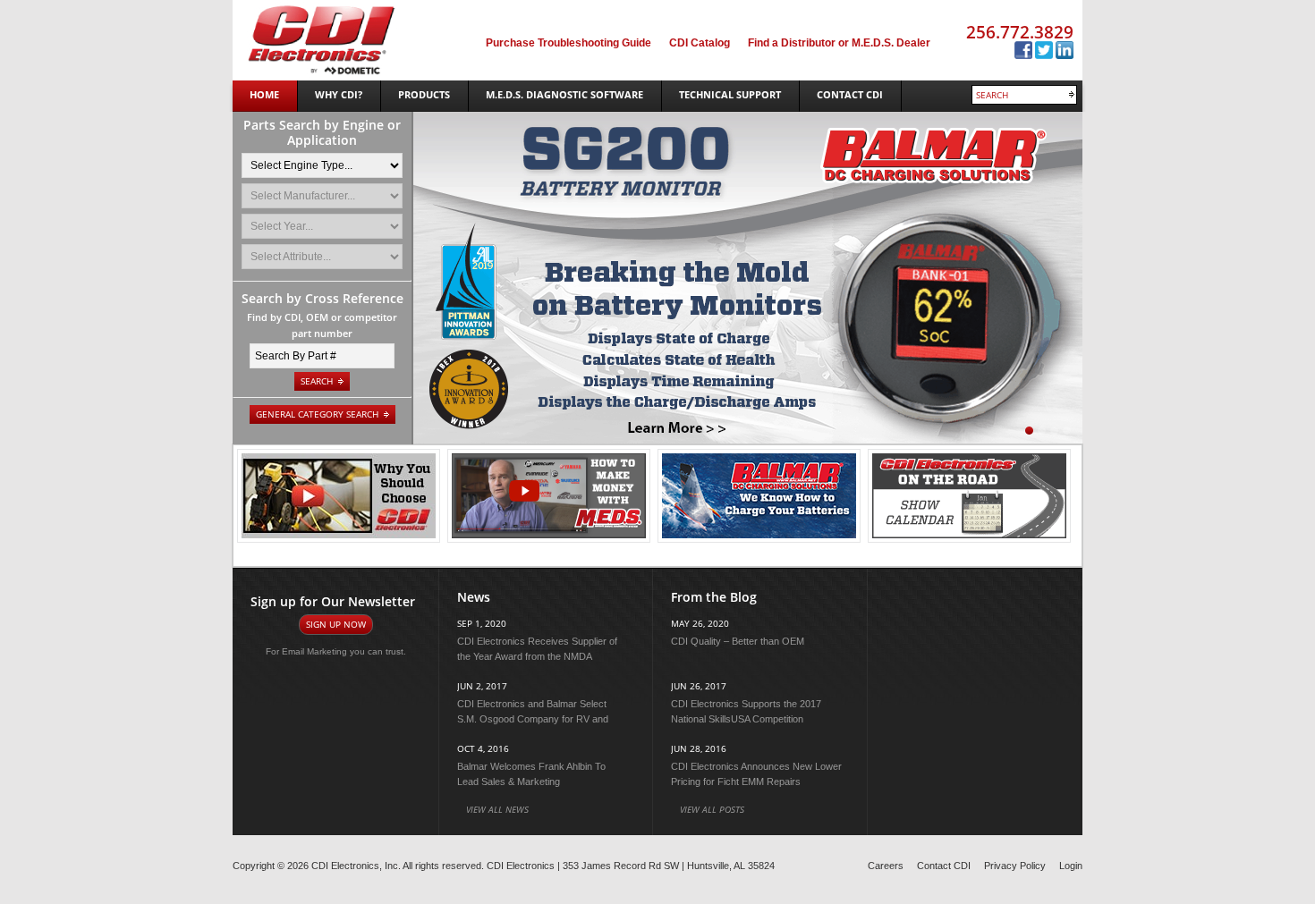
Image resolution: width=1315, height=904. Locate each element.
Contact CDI (944, 865)
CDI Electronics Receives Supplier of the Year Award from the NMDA (537, 649)
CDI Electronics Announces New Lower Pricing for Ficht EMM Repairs (756, 774)
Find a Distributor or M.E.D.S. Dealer (839, 43)
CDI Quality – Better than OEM (737, 641)
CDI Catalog (699, 43)
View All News (497, 809)
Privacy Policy (1015, 865)
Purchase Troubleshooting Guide (568, 43)
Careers (886, 865)
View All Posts (712, 809)
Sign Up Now (336, 624)
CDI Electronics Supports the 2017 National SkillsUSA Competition (746, 711)
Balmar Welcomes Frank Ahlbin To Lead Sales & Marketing (531, 774)
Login (1070, 865)
